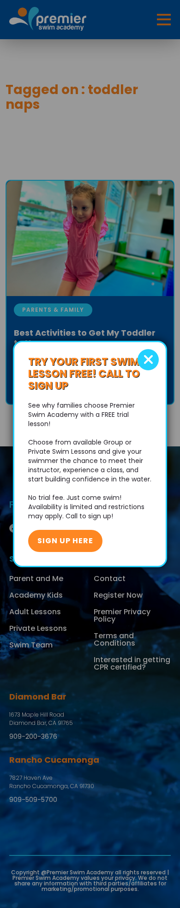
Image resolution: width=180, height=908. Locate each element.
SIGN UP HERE (65, 540)
